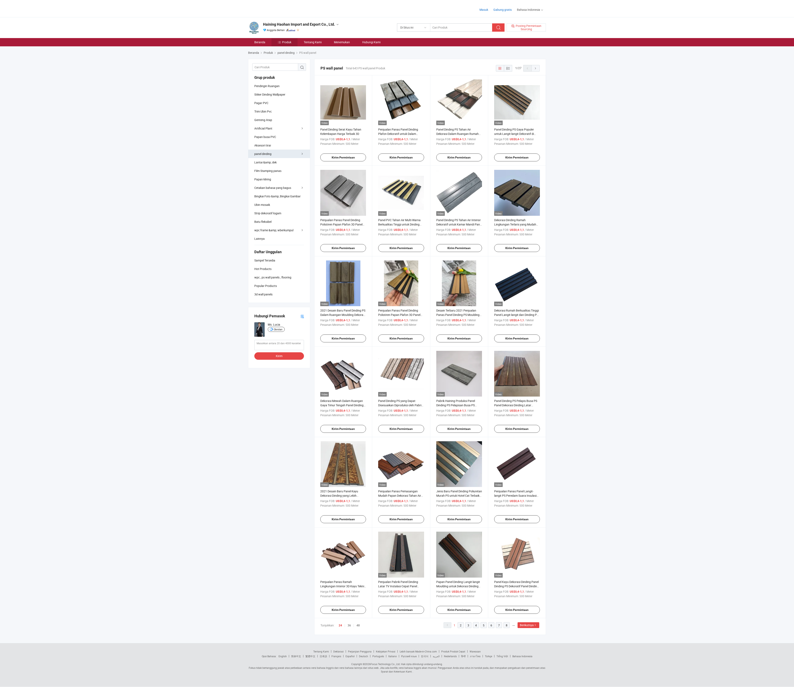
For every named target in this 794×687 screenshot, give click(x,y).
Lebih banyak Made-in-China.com (418, 651)
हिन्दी (463, 656)
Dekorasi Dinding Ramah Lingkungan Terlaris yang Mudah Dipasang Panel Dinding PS (515, 224)
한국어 (424, 656)
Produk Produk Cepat (453, 651)
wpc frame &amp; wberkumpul (273, 230)
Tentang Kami (313, 42)
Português (378, 656)
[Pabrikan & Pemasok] (274, 8)
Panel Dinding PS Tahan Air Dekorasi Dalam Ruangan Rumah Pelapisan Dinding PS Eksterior (457, 133)
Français (336, 656)
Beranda (259, 42)
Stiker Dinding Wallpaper (269, 94)
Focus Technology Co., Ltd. (385, 664)
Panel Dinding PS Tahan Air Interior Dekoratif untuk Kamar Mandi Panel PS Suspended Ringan (459, 224)
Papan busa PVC (265, 137)
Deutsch (363, 656)
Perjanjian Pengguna (360, 651)
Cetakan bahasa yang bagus (272, 188)
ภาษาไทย (475, 656)
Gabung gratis (502, 10)
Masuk (484, 10)
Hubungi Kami (371, 42)
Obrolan (278, 329)
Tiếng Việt (502, 656)
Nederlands (450, 656)
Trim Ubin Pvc (263, 111)
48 (358, 625)
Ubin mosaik (262, 205)
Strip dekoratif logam (267, 213)
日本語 (323, 656)
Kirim (279, 356)
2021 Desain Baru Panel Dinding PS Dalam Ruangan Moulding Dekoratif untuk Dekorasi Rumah (343, 314)
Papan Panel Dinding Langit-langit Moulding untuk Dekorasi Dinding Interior (458, 586)
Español (350, 656)
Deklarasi (338, 651)
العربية (436, 656)
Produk (286, 42)
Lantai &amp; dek (265, 162)
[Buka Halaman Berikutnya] (535, 68)
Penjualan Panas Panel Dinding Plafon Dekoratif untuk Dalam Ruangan (398, 133)
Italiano (392, 656)
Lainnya (259, 239)
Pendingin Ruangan (267, 86)
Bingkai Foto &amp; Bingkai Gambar (277, 196)
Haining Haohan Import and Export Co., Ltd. (299, 24)
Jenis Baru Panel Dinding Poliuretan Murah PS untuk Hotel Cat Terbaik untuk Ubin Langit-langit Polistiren (459, 495)
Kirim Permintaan (343, 157)
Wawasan (475, 651)
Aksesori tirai (262, 145)
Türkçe (488, 656)
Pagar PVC (261, 103)
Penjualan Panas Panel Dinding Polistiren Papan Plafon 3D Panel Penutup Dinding (341, 224)
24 (340, 625)
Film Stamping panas (267, 171)
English (283, 656)
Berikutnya (527, 625)
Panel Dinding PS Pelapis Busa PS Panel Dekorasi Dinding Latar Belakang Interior (515, 405)
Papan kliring (262, 179)
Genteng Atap (263, 120)
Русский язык (409, 656)
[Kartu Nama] (302, 316)
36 (349, 625)
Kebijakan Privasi (385, 651)
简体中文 (296, 656)
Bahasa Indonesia (522, 656)
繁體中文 (310, 656)
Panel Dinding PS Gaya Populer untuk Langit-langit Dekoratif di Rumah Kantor (514, 133)
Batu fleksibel (262, 222)
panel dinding (262, 154)
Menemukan (342, 42)
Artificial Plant (263, 128)
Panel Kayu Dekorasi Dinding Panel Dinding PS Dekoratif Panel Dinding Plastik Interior (516, 586)
